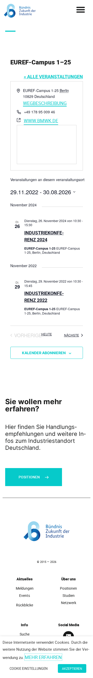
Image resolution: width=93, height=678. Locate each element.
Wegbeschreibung (45, 103)
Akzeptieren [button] (72, 668)
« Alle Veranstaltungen (53, 76)
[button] (81, 9)
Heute (46, 334)
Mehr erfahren (43, 657)
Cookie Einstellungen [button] (29, 668)
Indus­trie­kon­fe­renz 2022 (44, 296)
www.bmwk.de (41, 120)
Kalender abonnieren (44, 353)
